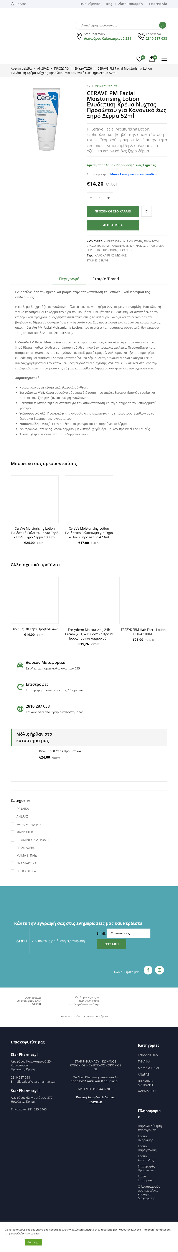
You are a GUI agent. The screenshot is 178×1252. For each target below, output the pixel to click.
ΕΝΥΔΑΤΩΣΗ (83, 68)
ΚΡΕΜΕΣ (141, 246)
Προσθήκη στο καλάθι (113, 211)
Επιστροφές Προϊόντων (146, 1168)
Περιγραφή (69, 278)
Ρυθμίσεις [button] (95, 1102)
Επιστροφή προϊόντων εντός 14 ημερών (55, 690)
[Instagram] (159, 970)
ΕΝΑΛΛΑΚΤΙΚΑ (26, 863)
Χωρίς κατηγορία (28, 824)
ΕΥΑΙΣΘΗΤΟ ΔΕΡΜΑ (98, 246)
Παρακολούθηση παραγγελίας (150, 1128)
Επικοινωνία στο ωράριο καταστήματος (54, 712)
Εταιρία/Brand (105, 278)
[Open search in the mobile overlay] (121, 25)
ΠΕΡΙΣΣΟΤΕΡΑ (26, 871)
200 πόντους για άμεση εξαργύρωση (58, 941)
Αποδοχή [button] (33, 1242)
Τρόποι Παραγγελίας (147, 1148)
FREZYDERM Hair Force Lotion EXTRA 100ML (143, 631)
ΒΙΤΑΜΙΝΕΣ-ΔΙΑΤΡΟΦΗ (32, 840)
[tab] (69, 280)
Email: (102, 933)
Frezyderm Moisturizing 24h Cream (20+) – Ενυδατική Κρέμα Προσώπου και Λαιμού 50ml (89, 633)
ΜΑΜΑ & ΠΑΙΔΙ (27, 855)
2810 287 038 (156, 38)
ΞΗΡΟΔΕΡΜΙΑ (155, 246)
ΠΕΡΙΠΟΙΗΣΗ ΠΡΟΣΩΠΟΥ (102, 250)
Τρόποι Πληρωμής (145, 1138)
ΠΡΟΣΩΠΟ (61, 68)
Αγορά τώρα (113, 225)
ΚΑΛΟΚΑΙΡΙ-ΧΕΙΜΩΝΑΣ (110, 255)
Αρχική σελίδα (21, 68)
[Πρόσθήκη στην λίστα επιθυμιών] (146, 211)
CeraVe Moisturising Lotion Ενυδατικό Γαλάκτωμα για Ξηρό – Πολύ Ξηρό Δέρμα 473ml (89, 532)
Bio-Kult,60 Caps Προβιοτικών (60, 751)
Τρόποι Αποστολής (146, 1158)
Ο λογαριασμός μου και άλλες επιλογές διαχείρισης (149, 1192)
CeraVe (103, 260)
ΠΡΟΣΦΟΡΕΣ (25, 848)
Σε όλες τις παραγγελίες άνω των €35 (53, 668)
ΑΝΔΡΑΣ (43, 68)
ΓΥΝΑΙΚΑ (120, 241)
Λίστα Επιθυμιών (145, 1178)
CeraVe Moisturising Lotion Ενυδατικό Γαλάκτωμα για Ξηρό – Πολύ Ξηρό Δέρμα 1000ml (35, 532)
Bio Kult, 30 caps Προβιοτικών (35, 629)
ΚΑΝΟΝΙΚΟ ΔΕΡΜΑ (123, 246)
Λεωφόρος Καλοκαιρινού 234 (107, 38)
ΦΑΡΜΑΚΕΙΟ (25, 832)
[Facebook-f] (148, 970)
